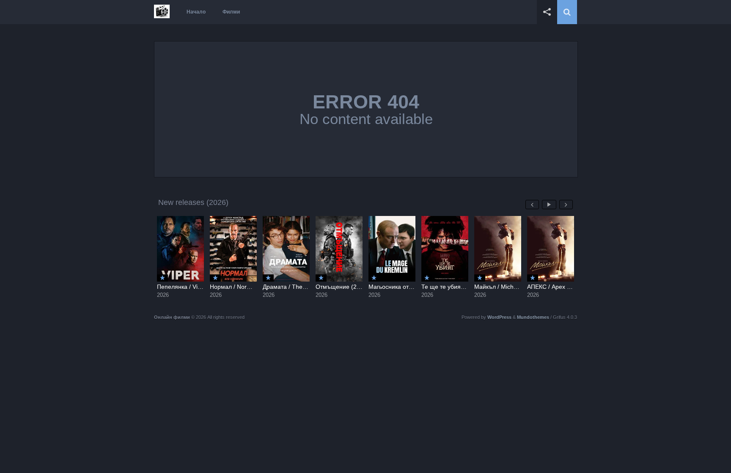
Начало (196, 12)
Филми (231, 12)
